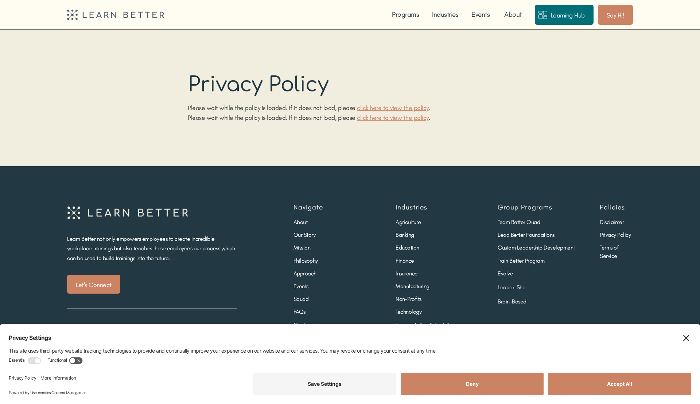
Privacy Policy (615, 234)
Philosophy (305, 260)
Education (407, 247)
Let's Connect (94, 285)
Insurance (407, 273)
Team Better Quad (519, 222)
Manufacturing (412, 286)
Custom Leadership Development (536, 247)
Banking (405, 234)
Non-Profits (408, 298)
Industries (445, 14)
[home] (115, 15)
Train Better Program (521, 260)
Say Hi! (616, 15)
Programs (405, 14)
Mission (302, 247)
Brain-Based (512, 301)
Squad (301, 298)
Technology (408, 311)
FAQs (299, 311)
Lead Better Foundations (526, 234)
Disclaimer (612, 222)
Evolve (505, 273)
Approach (304, 273)
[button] (405, 14)
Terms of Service (609, 251)
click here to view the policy (393, 107)
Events (480, 14)
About (513, 14)
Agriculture (408, 222)
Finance (405, 260)
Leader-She (511, 287)
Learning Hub (568, 15)
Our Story (304, 234)
